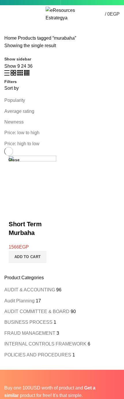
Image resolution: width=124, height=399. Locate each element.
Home (10, 38)
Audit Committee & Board (36, 311)
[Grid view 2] (14, 73)
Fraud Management (29, 333)
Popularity (14, 100)
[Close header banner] (7, 377)
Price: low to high (22, 132)
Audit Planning (19, 300)
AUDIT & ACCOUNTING (29, 289)
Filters (10, 82)
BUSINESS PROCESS (28, 322)
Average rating (19, 111)
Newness (14, 121)
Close (14, 160)
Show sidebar (17, 59)
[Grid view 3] (20, 73)
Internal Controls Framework (45, 343)
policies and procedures (37, 354)
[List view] (7, 73)
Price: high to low (22, 143)
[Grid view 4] (26, 73)
